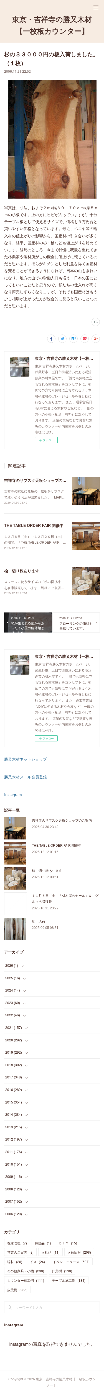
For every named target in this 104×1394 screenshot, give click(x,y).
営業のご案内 (20, 1252)
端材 (14, 1261)
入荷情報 (79, 1252)
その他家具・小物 (25, 1270)
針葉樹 (62, 1270)
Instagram (13, 794)
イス (37, 1261)
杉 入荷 (38, 921)
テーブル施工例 (68, 1280)
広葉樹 (17, 1289)
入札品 (50, 1252)
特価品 (43, 1243)
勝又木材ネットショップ (25, 759)
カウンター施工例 (25, 1280)
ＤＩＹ (68, 1243)
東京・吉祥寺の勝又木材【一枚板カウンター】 (52, 25)
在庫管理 (17, 1243)
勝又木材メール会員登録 (25, 777)
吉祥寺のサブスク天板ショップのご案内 (39, 480)
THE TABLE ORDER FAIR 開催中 (34, 525)
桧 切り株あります (21, 570)
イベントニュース (71, 1261)
